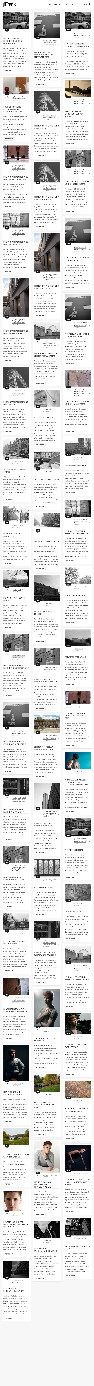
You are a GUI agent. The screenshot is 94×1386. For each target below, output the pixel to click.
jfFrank (15, 97)
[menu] (57, 4)
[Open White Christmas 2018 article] (78, 584)
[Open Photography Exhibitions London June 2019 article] (16, 227)
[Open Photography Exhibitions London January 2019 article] (78, 387)
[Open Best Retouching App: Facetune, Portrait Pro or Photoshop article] (16, 1211)
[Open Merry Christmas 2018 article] (78, 454)
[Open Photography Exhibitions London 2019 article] (16, 387)
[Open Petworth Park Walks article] (78, 646)
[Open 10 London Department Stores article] (16, 458)
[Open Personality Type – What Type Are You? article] (78, 1033)
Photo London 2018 (74, 850)
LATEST (66, 4)
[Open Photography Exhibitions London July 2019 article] (78, 243)
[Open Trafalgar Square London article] (47, 468)
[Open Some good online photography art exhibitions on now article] (16, 94)
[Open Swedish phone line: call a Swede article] (78, 1235)
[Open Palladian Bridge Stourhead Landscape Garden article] (47, 1091)
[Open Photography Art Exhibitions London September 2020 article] (47, 38)
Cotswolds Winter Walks (46, 541)
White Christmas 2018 (75, 595)
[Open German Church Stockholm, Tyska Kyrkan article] (47, 1237)
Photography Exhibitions (18, 99)
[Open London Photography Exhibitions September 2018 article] (78, 704)
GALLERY (57, 4)
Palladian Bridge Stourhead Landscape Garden (44, 1104)
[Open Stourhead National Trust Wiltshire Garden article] (16, 1145)
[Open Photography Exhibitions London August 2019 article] (47, 182)
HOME (49, 4)
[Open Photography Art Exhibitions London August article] (78, 97)
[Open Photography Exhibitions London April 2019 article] (78, 319)
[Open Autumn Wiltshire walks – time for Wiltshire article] (78, 1097)
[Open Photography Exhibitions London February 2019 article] (47, 339)
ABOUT (74, 4)
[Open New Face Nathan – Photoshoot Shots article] (16, 1081)
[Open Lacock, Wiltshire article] (78, 900)
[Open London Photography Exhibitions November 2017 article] (16, 994)
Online (23, 97)
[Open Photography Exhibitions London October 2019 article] (78, 167)
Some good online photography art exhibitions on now (12, 109)
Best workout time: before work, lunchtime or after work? (77, 1182)
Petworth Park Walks (75, 657)
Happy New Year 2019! (44, 418)
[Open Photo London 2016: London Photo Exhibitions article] (78, 29)
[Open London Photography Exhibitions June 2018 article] (16, 795)
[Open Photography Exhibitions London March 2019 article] (16, 316)
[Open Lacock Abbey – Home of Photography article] (16, 930)
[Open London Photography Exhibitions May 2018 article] (47, 808)
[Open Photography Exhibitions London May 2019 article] (47, 271)
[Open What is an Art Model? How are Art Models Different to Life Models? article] (78, 769)
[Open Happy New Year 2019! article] (47, 406)
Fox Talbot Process (43, 887)
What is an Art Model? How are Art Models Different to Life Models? (77, 782)
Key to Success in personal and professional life (42, 1184)
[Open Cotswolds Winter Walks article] (47, 530)
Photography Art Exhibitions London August (74, 113)
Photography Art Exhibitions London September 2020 (43, 54)
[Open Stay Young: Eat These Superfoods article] (47, 1027)
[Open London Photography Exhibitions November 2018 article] (16, 651)
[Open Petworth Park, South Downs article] (16, 587)
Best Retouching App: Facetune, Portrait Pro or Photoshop (15, 1224)
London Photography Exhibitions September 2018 (75, 715)
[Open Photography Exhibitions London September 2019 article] (16, 162)
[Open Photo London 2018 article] (78, 835)
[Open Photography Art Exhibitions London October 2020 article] (16, 29)
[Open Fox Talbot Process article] (47, 876)
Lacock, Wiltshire (73, 912)
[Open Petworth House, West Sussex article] (47, 600)
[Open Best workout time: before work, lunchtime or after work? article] (78, 1170)
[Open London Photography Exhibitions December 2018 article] (78, 516)
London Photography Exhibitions (19, 166)
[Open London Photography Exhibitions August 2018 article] (16, 727)
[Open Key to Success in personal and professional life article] (47, 1173)
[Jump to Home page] (9, 4)
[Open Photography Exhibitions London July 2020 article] (47, 111)
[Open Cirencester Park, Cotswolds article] (16, 522)
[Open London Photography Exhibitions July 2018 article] (47, 732)
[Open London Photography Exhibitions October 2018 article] (47, 664)
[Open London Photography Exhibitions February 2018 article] (78, 962)
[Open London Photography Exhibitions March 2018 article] (47, 938)
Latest (15, 32)
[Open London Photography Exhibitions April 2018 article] (16, 862)
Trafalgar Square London (46, 479)
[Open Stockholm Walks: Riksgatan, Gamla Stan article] (16, 1277)
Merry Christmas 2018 (75, 466)
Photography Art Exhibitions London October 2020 (12, 41)
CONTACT (83, 4)
